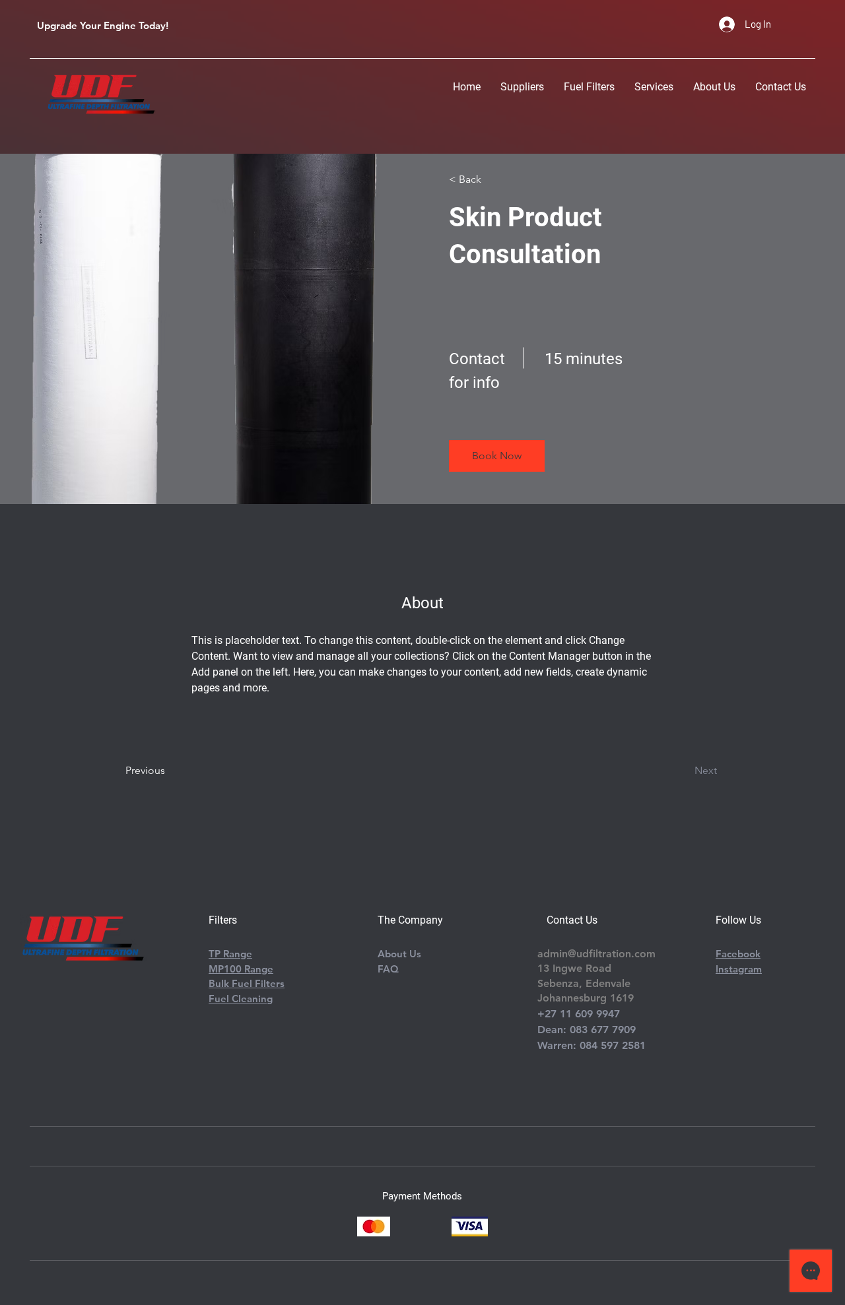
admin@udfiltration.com (596, 953)
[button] (497, 456)
